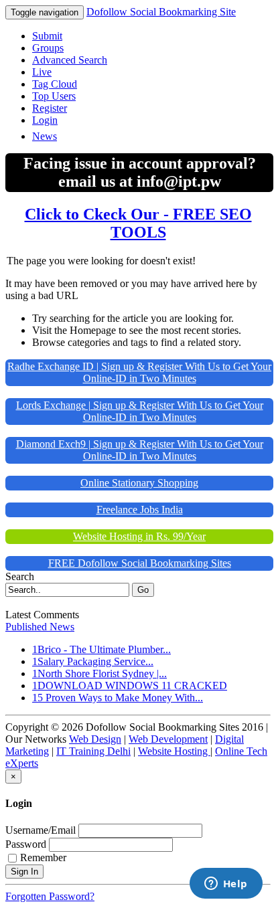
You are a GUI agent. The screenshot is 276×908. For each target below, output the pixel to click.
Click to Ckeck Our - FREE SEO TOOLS (138, 223)
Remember (43, 857)
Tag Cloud (54, 84)
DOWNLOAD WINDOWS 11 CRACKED (132, 685)
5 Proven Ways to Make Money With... (120, 697)
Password (25, 844)
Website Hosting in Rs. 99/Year (139, 536)
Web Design (95, 739)
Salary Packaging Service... (95, 661)
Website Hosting (174, 751)
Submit (47, 35)
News (44, 136)
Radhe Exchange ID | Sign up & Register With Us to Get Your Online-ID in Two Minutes (139, 372)
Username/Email (40, 830)
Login (45, 120)
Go (143, 590)
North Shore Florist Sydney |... (102, 673)
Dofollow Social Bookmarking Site (161, 11)
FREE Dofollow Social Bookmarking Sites (139, 563)
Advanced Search (69, 60)
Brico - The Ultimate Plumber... (104, 649)
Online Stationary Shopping (139, 482)
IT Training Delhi (93, 751)
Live (42, 72)
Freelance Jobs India (139, 509)
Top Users (54, 96)
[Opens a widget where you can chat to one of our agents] (226, 884)
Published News (39, 626)
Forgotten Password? (49, 896)
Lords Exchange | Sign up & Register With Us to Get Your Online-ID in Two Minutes (139, 411)
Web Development (168, 739)
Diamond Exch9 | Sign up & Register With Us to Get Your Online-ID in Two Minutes (139, 450)
